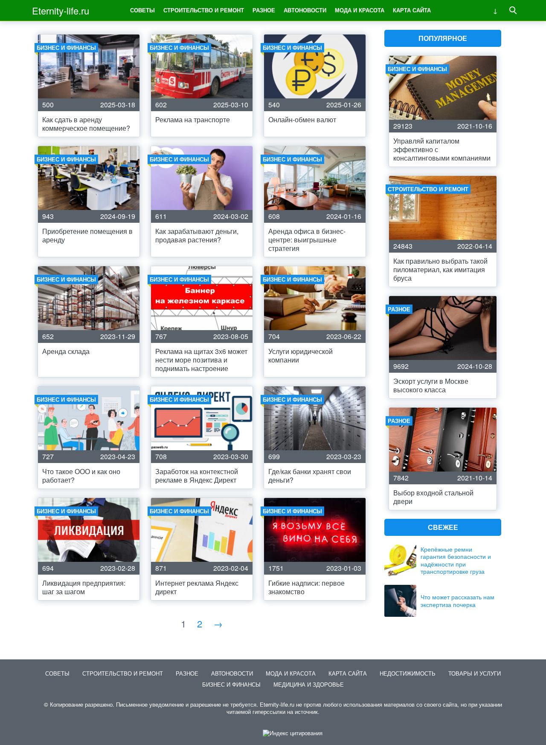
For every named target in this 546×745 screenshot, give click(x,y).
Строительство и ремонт (203, 10)
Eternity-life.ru (60, 10)
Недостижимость (408, 673)
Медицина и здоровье (308, 684)
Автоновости (305, 10)
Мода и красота (359, 10)
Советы (142, 10)
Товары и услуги (474, 673)
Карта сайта (412, 10)
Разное (264, 10)
